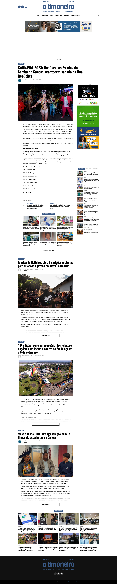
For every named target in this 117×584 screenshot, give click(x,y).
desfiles (48, 199)
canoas (37, 199)
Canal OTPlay (66, 15)
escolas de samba (55, 199)
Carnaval (42, 199)
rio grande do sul (28, 200)
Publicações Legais (58, 15)
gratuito (62, 199)
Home (38, 15)
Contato (51, 15)
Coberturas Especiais (75, 15)
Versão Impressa (44, 15)
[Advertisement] (58, 47)
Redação (25, 81)
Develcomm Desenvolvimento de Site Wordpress (69, 582)
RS (33, 200)
